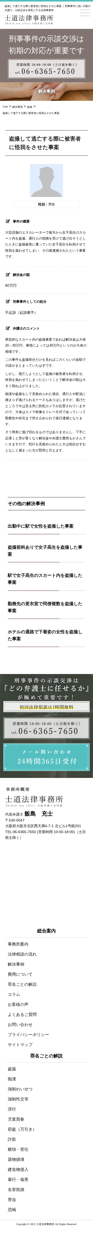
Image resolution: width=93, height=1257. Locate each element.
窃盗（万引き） (22, 1129)
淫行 (12, 1109)
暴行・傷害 (18, 1179)
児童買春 (16, 1119)
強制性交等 (18, 1099)
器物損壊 (16, 1159)
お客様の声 (18, 1004)
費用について (20, 974)
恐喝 (12, 1209)
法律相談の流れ (22, 954)
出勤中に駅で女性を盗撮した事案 (41, 526)
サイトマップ (20, 1044)
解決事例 (16, 964)
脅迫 (12, 1199)
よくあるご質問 (22, 1014)
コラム (14, 994)
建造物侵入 (18, 1169)
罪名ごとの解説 (22, 984)
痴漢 (12, 1079)
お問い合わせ (20, 1024)
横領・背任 (18, 1149)
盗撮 (12, 1069)
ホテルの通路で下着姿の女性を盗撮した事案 (45, 635)
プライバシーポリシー (28, 1034)
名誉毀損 (16, 1189)
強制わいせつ (20, 1089)
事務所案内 (18, 944)
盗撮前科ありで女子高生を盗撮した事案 (45, 551)
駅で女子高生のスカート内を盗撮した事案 (45, 579)
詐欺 (12, 1139)
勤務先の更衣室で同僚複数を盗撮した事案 (45, 607)
